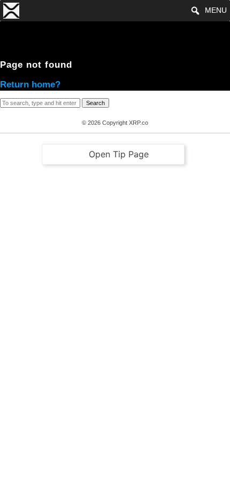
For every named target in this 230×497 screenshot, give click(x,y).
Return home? (30, 84)
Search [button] (95, 103)
